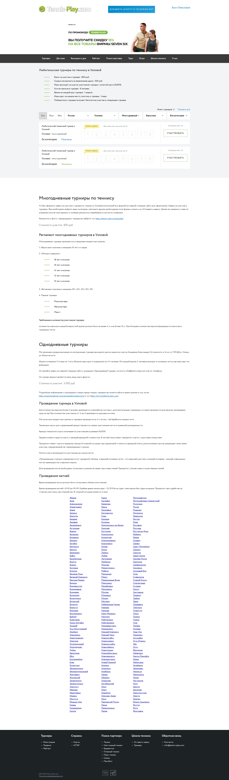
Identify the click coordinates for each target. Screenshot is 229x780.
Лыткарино (106, 558)
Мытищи (105, 601)
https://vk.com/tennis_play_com (104, 396)
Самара (136, 543)
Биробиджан (76, 558)
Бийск (72, 555)
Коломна (105, 522)
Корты (77, 742)
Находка (105, 616)
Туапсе (136, 619)
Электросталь (140, 692)
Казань (73, 705)
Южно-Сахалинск (141, 702)
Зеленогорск (76, 680)
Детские (60, 58)
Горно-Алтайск (77, 622)
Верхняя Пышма (77, 580)
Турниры (46, 58)
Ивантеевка (75, 692)
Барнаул (73, 540)
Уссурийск (138, 638)
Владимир (74, 592)
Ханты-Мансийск (141, 656)
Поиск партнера (114, 58)
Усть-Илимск (139, 641)
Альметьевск (76, 507)
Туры (130, 58)
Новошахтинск (108, 659)
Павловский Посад (110, 702)
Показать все (184, 109)
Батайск (73, 543)
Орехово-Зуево (108, 695)
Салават (136, 540)
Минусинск (106, 583)
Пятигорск (138, 513)
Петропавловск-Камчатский (146, 500)
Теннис (107, 742)
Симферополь (139, 564)
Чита (135, 683)
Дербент (74, 631)
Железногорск (76, 668)
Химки (136, 659)
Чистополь (138, 680)
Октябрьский (107, 683)
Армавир (74, 522)
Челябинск (138, 665)
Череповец (138, 668)
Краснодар (106, 537)
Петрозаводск (140, 497)
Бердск (73, 549)
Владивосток (76, 586)
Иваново (74, 689)
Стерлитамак (139, 583)
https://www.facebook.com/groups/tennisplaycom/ (61, 396)
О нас (174, 58)
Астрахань (75, 528)
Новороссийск (108, 644)
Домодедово (76, 647)
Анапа (72, 510)
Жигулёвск (75, 674)
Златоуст (74, 686)
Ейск (72, 656)
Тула (135, 622)
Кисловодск (107, 513)
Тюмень (136, 625)
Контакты (168, 742)
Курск (104, 549)
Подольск (138, 504)
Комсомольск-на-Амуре (112, 525)
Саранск (137, 549)
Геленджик (75, 619)
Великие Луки (76, 574)
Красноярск (107, 543)
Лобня (104, 555)
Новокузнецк (107, 641)
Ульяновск (138, 635)
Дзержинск (75, 635)
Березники (75, 552)
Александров (76, 504)
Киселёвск (106, 510)
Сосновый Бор (139, 571)
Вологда (74, 604)
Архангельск (75, 525)
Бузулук (73, 571)
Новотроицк (107, 650)
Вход (174, 7)
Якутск (136, 705)
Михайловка (107, 586)
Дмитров (74, 641)
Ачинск (73, 531)
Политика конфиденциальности (51, 776)
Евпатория (74, 653)
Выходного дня (78, 58)
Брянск (73, 564)
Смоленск (137, 568)
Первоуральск (108, 708)
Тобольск (137, 607)
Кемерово (106, 504)
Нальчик (105, 610)
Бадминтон (109, 748)
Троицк (136, 616)
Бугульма (74, 568)
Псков (136, 507)
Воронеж (74, 610)
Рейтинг (96, 58)
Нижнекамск (107, 628)
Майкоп (105, 571)
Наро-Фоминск (108, 613)
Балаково (74, 534)
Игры (142, 58)
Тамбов (136, 598)
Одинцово (106, 680)
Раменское (138, 516)
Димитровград (76, 638)
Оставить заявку (141, 742)
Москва (105, 592)
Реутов (136, 519)
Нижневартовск (108, 625)
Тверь (135, 601)
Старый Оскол (140, 580)
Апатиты (74, 516)
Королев (105, 528)
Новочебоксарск (109, 653)
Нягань (104, 674)
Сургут (136, 589)
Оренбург (106, 692)
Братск (73, 561)
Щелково (137, 689)
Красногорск (107, 534)
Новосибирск (107, 647)
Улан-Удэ (137, 631)
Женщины (66, 164)
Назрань (105, 607)
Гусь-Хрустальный (78, 628)
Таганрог (137, 595)
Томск (136, 613)
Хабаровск (138, 653)
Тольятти (137, 610)
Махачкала (106, 574)
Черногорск (138, 674)
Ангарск (73, 513)
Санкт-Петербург (141, 546)
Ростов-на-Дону (140, 531)
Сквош (107, 758)
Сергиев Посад (140, 558)
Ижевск (73, 695)
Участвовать (175, 133)
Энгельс (136, 699)
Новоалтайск (107, 638)
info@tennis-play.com (174, 745)
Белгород (74, 546)
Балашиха (74, 537)
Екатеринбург (76, 659)
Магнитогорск (108, 568)
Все (43, 115)
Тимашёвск (138, 604)
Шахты (136, 686)
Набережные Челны (110, 604)
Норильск (106, 668)
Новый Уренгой (108, 662)
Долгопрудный (77, 644)
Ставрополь (138, 577)
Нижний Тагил (107, 635)
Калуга (73, 711)
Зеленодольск (76, 683)
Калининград (76, 708)
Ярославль (138, 711)
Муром (104, 598)
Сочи (135, 574)
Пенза (104, 705)
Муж (51, 115)
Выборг (73, 616)
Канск (104, 497)
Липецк (104, 552)
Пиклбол (108, 761)
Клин (103, 516)
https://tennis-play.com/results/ (109, 218)
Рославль (137, 525)
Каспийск (105, 500)
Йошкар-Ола (76, 702)
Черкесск (137, 671)
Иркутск (74, 699)
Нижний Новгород (110, 631)
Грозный (73, 625)
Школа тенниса (158, 58)
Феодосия (138, 650)
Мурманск (106, 595)
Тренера (138, 745)
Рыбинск (137, 534)
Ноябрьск (106, 671)
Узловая (136, 628)
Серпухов (137, 561)
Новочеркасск (108, 656)
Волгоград (74, 595)
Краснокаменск (108, 540)
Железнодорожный (79, 671)
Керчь (104, 507)
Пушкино (137, 510)
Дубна (73, 650)
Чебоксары (138, 662)
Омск (103, 686)
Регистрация (184, 7)
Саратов (137, 552)
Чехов (136, 677)
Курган (104, 546)
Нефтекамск (107, 619)
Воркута (74, 607)
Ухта (135, 647)
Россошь (137, 528)
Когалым (105, 519)
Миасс (104, 577)
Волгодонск (75, 598)
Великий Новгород (78, 577)
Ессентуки (75, 665)
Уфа (135, 644)
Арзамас (73, 519)
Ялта (135, 708)
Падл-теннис (110, 754)
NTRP (77, 745)
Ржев (135, 522)
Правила (47, 745)
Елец (72, 662)
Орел (104, 689)
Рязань (136, 537)
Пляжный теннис (111, 751)
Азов (72, 500)
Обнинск (105, 677)
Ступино (137, 586)
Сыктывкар (138, 592)
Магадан (105, 564)
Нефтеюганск (107, 622)
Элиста (136, 695)
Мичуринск (106, 589)
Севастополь (139, 555)
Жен (60, 115)
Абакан (73, 497)
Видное (73, 583)
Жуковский (75, 677)
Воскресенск (76, 613)
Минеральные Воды (110, 580)
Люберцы (106, 561)
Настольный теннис (113, 745)
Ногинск (105, 665)
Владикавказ (75, 589)
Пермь (104, 711)
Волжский (74, 601)
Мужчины (66, 139)
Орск (103, 699)
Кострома (106, 531)
